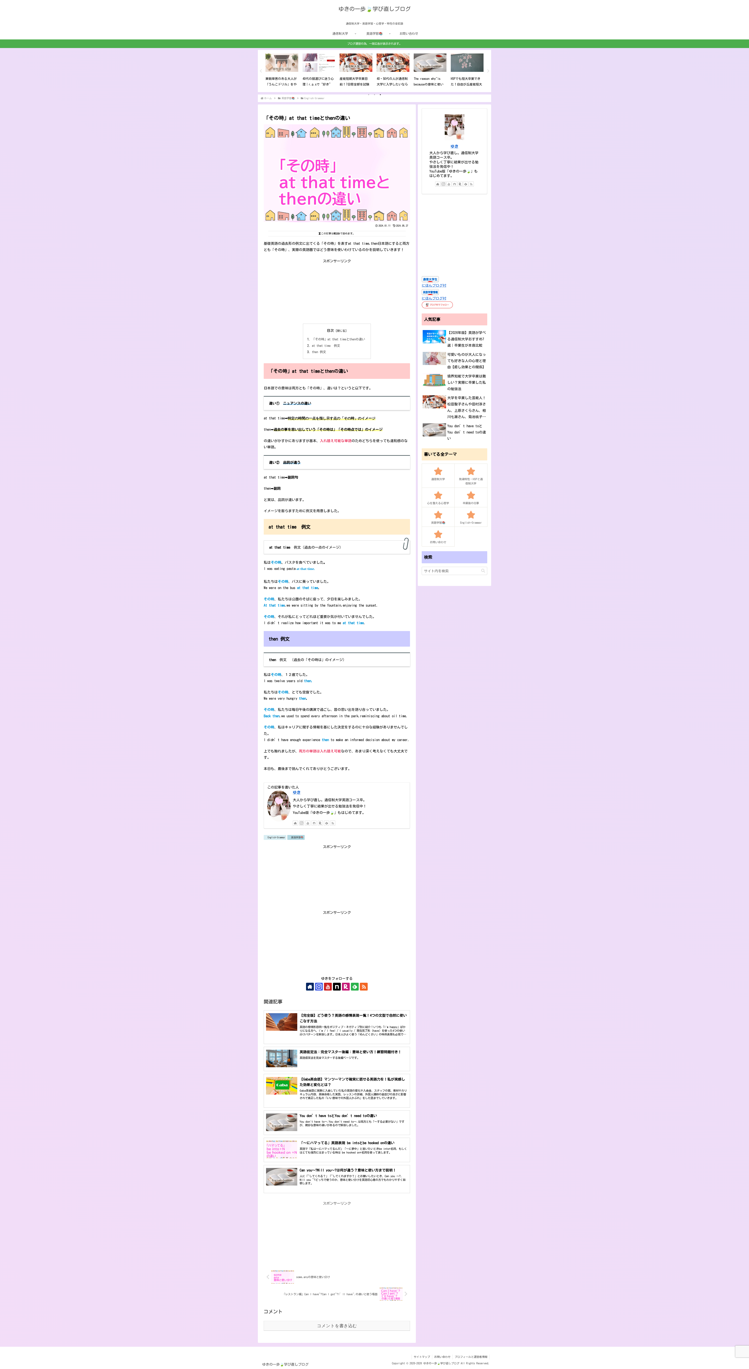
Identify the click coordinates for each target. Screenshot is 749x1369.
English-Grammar (276, 837)
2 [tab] (374, 95)
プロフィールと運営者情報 (471, 1357)
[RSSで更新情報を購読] (332, 823)
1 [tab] (369, 95)
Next (488, 71)
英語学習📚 (297, 837)
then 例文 (319, 351)
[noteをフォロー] (314, 823)
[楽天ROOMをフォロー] (320, 823)
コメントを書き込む (337, 1325)
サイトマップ (422, 1357)
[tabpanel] (281, 70)
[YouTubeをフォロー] (307, 823)
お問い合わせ (442, 1357)
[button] (483, 571)
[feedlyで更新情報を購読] (326, 823)
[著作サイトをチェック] (295, 823)
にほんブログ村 (434, 285)
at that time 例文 (326, 345)
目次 (330, 330)
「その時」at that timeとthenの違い (338, 339)
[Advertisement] (337, 291)
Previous (261, 71)
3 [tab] (380, 95)
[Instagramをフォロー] (301, 823)
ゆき (297, 792)
